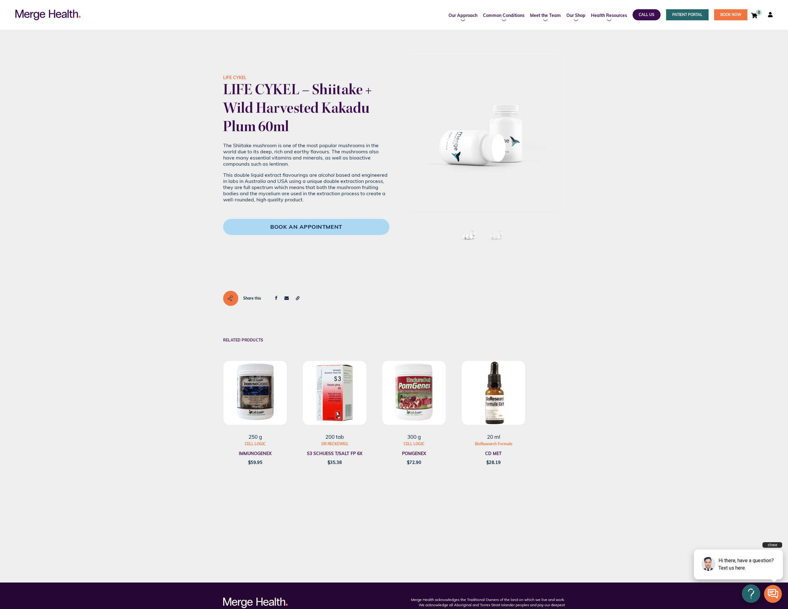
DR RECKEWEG (334, 444)
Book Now (730, 14)
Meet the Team (545, 15)
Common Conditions (504, 15)
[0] (754, 15)
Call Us (646, 14)
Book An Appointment (306, 226)
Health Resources (609, 15)
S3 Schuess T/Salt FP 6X (334, 453)
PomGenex (414, 453)
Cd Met (493, 453)
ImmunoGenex (255, 453)
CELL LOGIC (255, 444)
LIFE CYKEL (235, 77)
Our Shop (575, 15)
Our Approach (462, 15)
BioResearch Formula (493, 444)
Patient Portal (687, 14)
